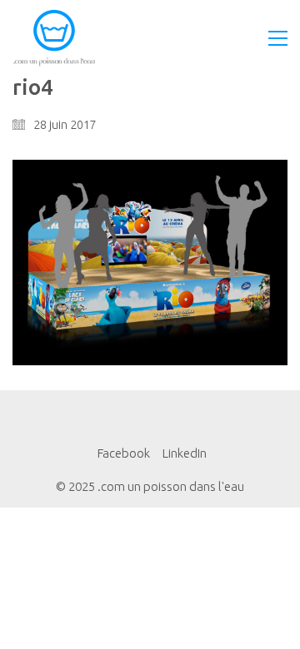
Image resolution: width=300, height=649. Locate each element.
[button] (278, 38)
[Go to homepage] (54, 37)
